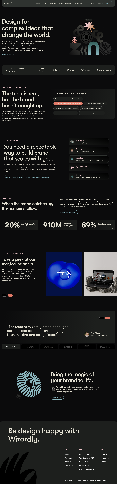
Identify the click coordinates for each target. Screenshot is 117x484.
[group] (64, 275)
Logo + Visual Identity (87, 454)
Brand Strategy (85, 465)
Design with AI (84, 462)
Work (67, 454)
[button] (4, 295)
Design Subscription (86, 469)
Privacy (99, 480)
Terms (104, 480)
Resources (68, 458)
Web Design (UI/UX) (86, 458)
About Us (68, 462)
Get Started (69, 465)
